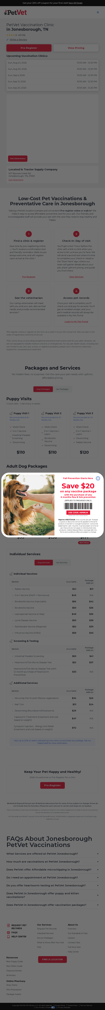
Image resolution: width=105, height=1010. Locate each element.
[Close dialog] (98, 478)
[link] (78, 509)
